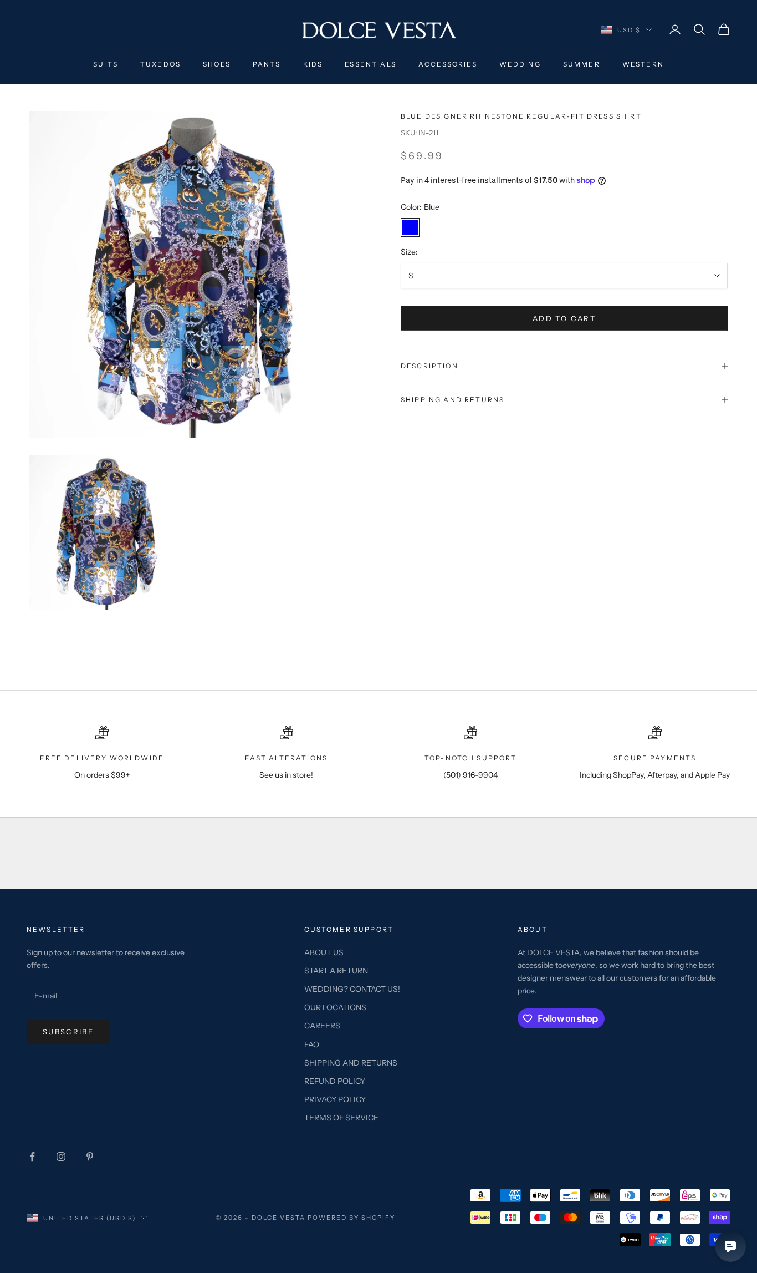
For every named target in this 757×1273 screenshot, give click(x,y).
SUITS (105, 64)
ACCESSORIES (447, 64)
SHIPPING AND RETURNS (350, 1063)
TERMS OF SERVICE (341, 1118)
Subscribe (68, 1031)
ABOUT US (324, 952)
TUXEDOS (160, 64)
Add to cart (564, 318)
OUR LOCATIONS (335, 1007)
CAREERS (322, 1026)
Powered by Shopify (352, 1217)
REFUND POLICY (334, 1081)
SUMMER (581, 64)
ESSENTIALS (370, 64)
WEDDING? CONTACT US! (352, 989)
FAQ (311, 1044)
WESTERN (643, 64)
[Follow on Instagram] (61, 1156)
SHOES (217, 64)
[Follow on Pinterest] (89, 1156)
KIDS (313, 64)
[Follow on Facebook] (32, 1156)
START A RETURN (336, 971)
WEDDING (520, 64)
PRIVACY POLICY (335, 1099)
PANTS (267, 64)
